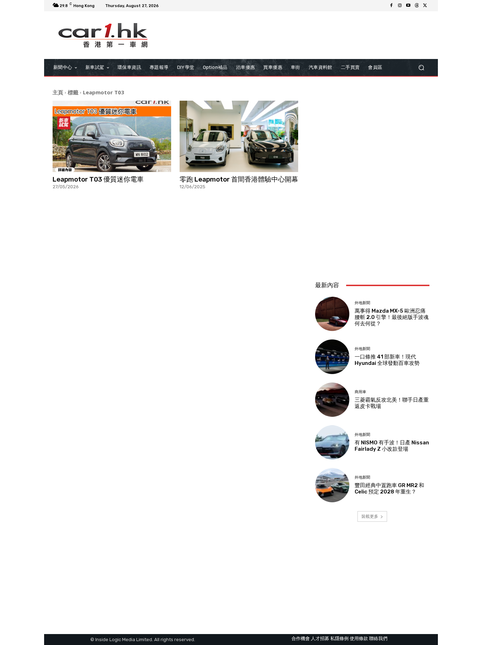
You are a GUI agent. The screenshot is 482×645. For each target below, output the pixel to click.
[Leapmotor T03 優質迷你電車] (112, 136)
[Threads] (416, 5)
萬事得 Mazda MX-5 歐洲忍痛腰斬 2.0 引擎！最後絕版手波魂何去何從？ (392, 317)
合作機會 (300, 638)
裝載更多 (369, 516)
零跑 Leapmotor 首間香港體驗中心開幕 (239, 179)
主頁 (58, 92)
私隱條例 (339, 638)
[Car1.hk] (103, 35)
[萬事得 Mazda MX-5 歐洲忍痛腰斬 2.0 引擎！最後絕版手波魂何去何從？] (332, 314)
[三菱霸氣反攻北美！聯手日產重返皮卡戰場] (332, 400)
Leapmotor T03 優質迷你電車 (98, 179)
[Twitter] (425, 5)
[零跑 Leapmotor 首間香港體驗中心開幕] (239, 136)
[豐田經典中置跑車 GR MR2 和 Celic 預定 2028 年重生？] (332, 485)
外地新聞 (362, 303)
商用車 (360, 392)
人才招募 (320, 638)
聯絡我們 (378, 638)
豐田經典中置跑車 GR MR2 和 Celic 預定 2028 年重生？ (389, 488)
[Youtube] (408, 5)
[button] (421, 67)
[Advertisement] (372, 228)
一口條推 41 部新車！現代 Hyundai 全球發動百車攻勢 (387, 360)
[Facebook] (391, 5)
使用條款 (359, 638)
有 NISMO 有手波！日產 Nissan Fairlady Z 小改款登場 (392, 445)
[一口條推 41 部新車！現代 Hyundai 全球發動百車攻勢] (332, 356)
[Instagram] (400, 5)
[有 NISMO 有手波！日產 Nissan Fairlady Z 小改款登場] (332, 442)
